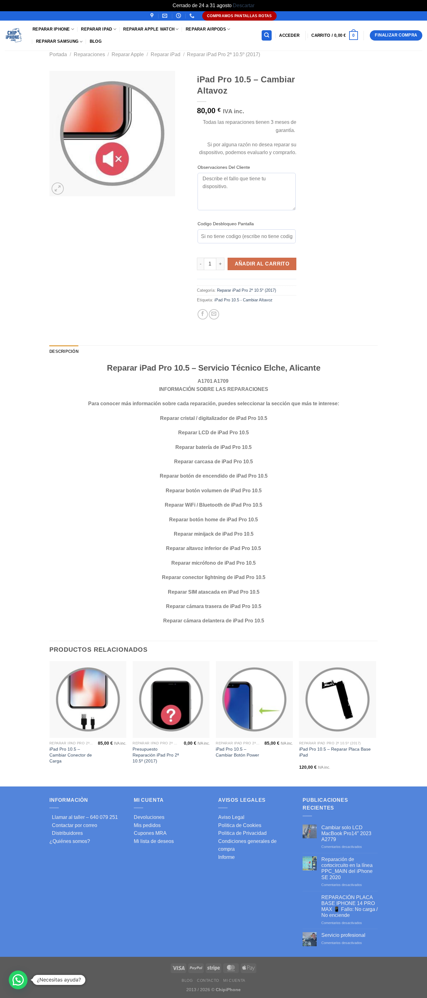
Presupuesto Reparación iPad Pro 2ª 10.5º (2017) (156, 755)
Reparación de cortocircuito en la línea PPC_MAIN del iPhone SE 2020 (347, 868)
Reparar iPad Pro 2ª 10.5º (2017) (223, 54)
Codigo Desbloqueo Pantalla (226, 223)
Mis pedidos (147, 825)
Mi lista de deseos (154, 841)
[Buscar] (267, 35)
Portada (58, 54)
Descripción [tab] (63, 351)
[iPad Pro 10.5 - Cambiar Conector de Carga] (88, 699)
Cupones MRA (150, 833)
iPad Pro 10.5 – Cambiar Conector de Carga (70, 755)
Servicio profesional (343, 935)
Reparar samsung (57, 41)
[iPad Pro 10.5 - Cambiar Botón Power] (254, 699)
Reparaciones (89, 54)
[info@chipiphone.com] (165, 15)
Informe (226, 857)
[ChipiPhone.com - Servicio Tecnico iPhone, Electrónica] (14, 35)
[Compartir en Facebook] (203, 314)
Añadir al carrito (262, 263)
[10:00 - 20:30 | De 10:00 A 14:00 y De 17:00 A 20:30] (179, 15)
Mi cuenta (234, 980)
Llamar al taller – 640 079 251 (83, 817)
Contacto (208, 980)
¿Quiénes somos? (69, 841)
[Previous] (49, 723)
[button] (18, 980)
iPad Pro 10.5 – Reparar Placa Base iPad (335, 752)
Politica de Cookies (239, 825)
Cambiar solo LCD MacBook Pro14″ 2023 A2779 (346, 833)
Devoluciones (149, 817)
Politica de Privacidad (242, 833)
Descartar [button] (243, 5)
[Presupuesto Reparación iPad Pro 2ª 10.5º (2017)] (171, 699)
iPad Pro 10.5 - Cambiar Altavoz (243, 300)
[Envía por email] (214, 314)
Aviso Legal (231, 817)
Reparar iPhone (51, 29)
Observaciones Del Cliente (224, 167)
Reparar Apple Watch (148, 29)
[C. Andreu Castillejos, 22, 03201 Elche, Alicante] (152, 15)
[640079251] (192, 15)
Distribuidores (66, 833)
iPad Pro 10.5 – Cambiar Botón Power (237, 752)
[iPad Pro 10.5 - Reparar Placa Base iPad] (337, 699)
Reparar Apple (128, 54)
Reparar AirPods (206, 29)
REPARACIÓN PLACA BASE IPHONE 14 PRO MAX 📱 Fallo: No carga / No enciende (349, 906)
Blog (96, 41)
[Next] (375, 723)
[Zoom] (58, 189)
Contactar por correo (73, 825)
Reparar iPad (96, 29)
